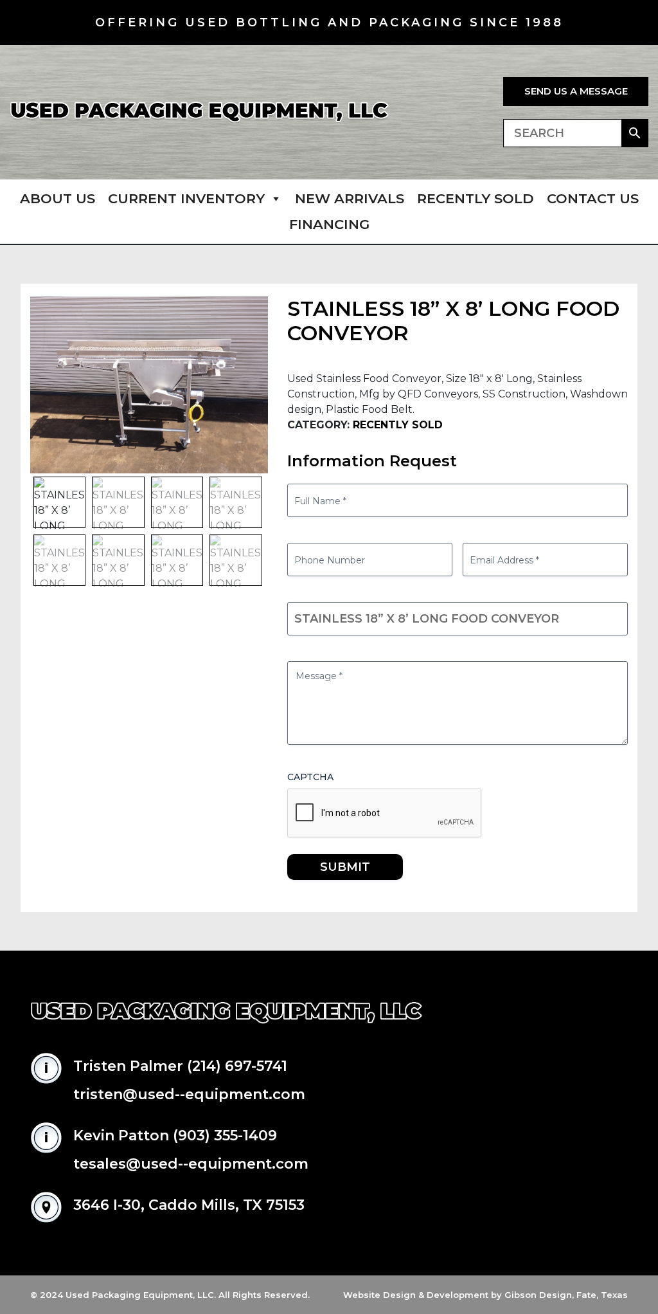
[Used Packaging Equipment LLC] (199, 112)
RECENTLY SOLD (475, 198)
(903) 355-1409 (225, 1135)
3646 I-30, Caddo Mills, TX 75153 (189, 1205)
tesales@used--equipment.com (190, 1164)
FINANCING (329, 224)
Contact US (593, 198)
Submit (345, 867)
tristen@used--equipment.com (189, 1094)
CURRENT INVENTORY (186, 198)
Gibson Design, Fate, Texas (566, 1295)
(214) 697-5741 (237, 1066)
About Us (57, 198)
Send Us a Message (576, 91)
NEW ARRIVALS (349, 198)
